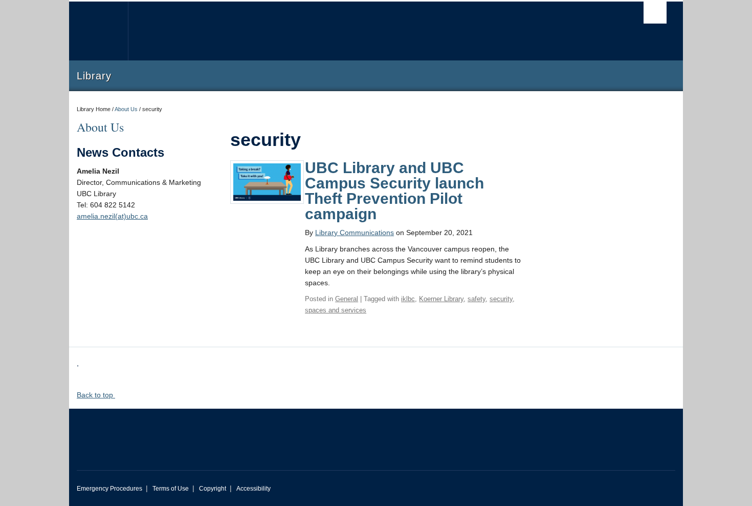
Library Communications (354, 232)
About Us (126, 109)
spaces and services (335, 310)
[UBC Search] (655, 13)
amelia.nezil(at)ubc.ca (112, 216)
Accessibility (253, 488)
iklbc (408, 299)
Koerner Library (441, 299)
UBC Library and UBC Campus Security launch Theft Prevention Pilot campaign (394, 190)
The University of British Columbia (98, 31)
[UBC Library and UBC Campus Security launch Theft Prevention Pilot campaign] (267, 181)
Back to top (96, 395)
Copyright (212, 488)
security (501, 299)
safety (476, 299)
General (346, 299)
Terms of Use (170, 488)
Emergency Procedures (109, 488)
